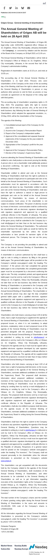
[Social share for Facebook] (4, 8)
